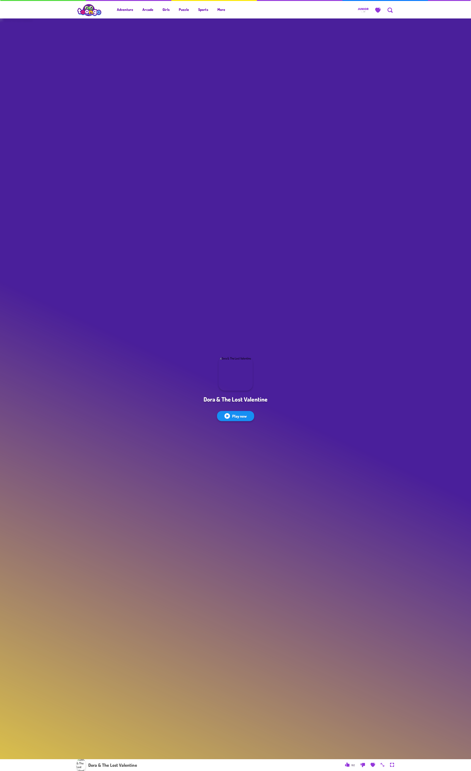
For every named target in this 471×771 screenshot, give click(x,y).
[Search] (390, 10)
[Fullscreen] (392, 765)
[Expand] (382, 765)
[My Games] (378, 10)
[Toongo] (89, 9)
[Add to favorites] (373, 765)
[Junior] (363, 10)
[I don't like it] (362, 765)
